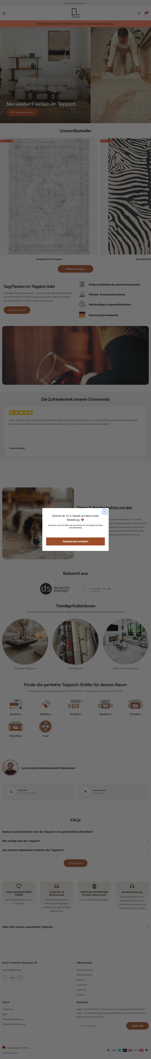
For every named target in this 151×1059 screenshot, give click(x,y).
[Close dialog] (104, 511)
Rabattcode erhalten (75, 541)
